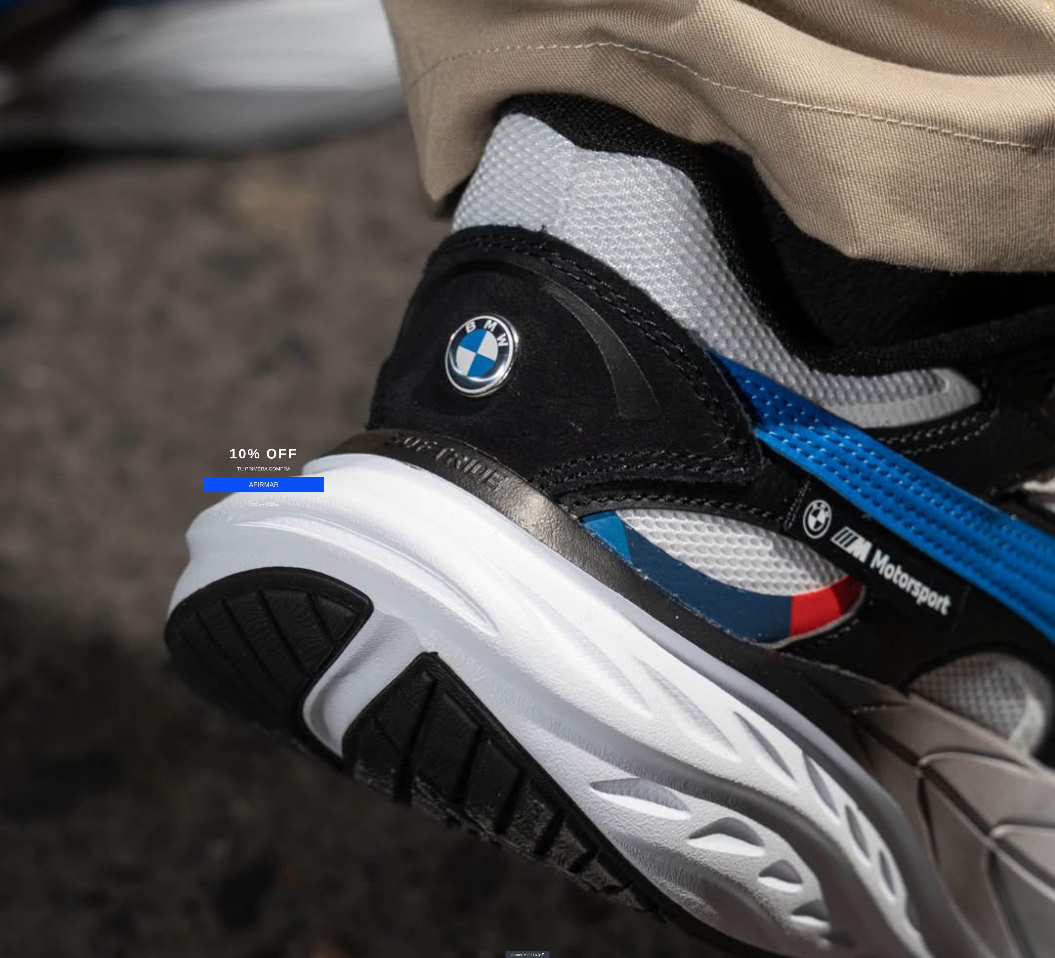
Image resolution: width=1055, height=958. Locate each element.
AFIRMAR (264, 484)
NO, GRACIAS (263, 504)
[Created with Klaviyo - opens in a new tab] (527, 954)
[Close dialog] (1048, 7)
